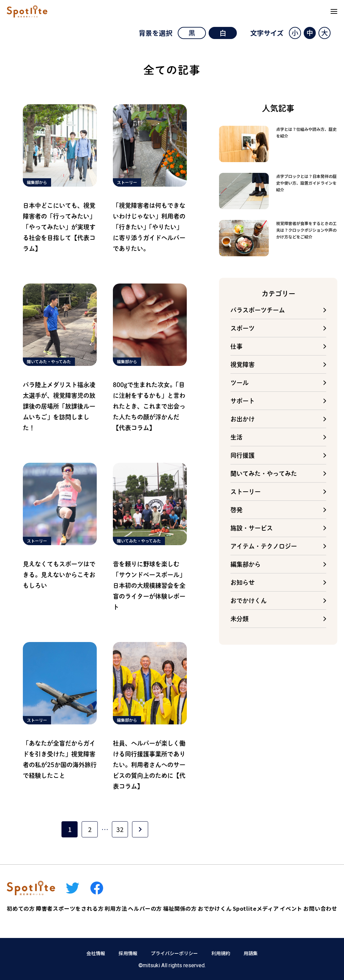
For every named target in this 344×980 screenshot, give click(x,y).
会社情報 (95, 953)
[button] (295, 33)
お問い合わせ (320, 908)
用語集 (251, 953)
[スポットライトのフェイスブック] (96, 888)
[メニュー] (334, 11)
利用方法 (115, 908)
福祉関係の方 (180, 908)
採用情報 (128, 953)
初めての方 (21, 908)
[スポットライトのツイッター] (72, 888)
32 (120, 829)
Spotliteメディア (256, 908)
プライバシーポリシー (174, 953)
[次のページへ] (140, 829)
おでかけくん (215, 908)
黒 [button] (191, 33)
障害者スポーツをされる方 (70, 908)
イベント (291, 908)
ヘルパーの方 (145, 908)
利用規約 (220, 953)
